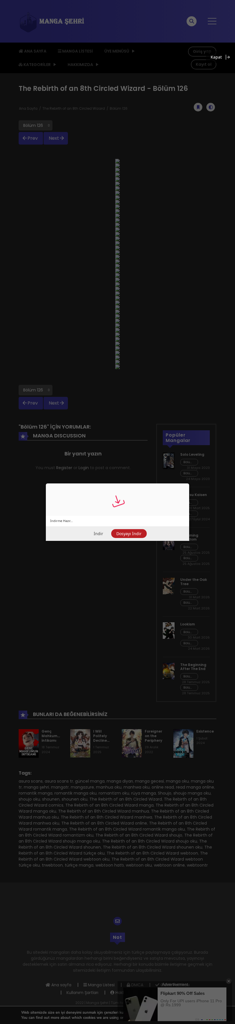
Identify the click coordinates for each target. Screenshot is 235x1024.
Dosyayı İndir (129, 533)
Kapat (216, 57)
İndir (98, 533)
